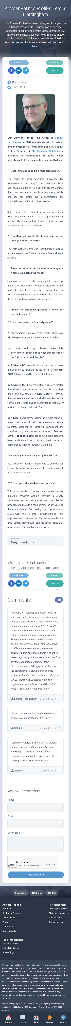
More (61, 1018)
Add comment (36, 874)
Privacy (5, 922)
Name (11, 799)
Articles (38, 893)
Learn (25, 1018)
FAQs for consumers (59, 913)
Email (10, 816)
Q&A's (53, 893)
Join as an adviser (11, 943)
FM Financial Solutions (46, 151)
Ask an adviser (56, 922)
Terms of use (8, 917)
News (24, 82)
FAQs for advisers (10, 948)
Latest (8, 1022)
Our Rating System (11, 913)
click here (6, 998)
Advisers (21, 893)
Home (15, 82)
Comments (14, 832)
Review (48, 1018)
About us (6, 908)
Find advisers (55, 917)
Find (38, 1018)
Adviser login (8, 952)
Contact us (7, 926)
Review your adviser (58, 908)
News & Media (9, 931)
